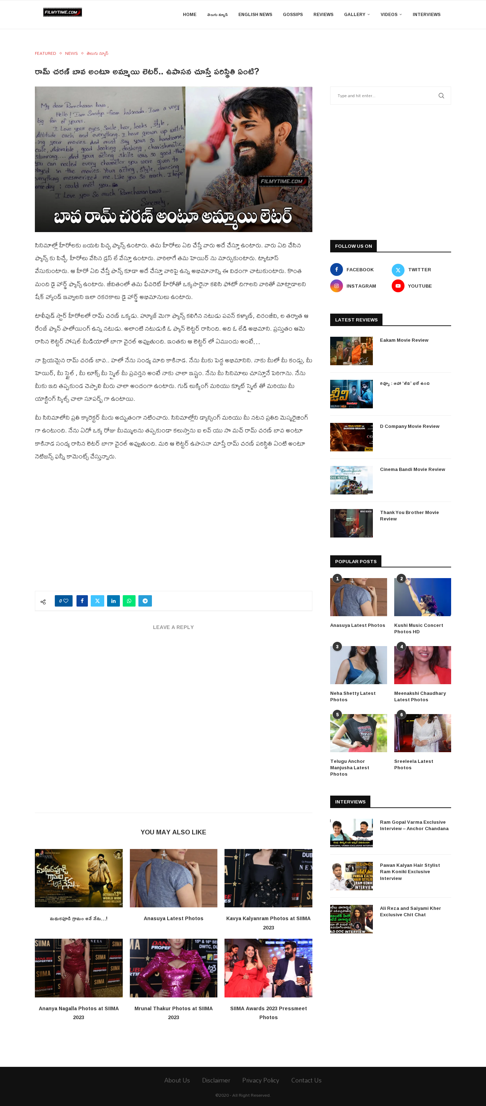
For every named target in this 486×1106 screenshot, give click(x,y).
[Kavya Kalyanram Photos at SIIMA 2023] (268, 878)
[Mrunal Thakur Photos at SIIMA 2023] (174, 968)
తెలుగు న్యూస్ (217, 14)
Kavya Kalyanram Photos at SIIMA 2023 (268, 922)
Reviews (323, 14)
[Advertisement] (173, 530)
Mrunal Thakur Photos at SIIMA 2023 (173, 1012)
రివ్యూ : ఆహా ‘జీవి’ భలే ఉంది (405, 383)
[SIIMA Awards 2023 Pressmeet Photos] (268, 968)
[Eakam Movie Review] (351, 351)
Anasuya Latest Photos (174, 918)
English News (255, 14)
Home (189, 14)
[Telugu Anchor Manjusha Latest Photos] (358, 733)
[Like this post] (65, 601)
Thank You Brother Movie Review (409, 515)
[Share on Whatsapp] (129, 601)
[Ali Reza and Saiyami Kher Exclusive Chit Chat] (351, 919)
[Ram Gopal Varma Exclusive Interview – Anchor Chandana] (351, 833)
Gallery (354, 14)
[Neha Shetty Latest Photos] (358, 665)
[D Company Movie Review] (351, 437)
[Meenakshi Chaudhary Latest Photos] (422, 665)
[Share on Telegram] (145, 601)
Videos (389, 14)
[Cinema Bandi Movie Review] (351, 480)
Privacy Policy (260, 1080)
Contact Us (306, 1080)
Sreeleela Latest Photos (413, 764)
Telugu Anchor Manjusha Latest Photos (349, 767)
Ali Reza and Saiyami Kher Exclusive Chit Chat (410, 911)
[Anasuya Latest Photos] (174, 878)
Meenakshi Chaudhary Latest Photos (420, 696)
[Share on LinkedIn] (113, 601)
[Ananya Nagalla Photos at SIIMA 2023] (79, 968)
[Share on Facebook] (82, 601)
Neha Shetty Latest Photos (353, 696)
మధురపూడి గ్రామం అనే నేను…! (78, 918)
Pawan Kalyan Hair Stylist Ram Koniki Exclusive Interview (410, 871)
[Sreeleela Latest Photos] (422, 733)
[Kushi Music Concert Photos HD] (422, 597)
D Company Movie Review (409, 426)
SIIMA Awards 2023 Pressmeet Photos (268, 1012)
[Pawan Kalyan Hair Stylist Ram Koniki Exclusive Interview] (351, 876)
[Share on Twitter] (97, 601)
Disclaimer (216, 1080)
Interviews (426, 14)
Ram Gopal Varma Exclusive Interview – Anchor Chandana (414, 825)
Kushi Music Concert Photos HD (418, 628)
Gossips (293, 14)
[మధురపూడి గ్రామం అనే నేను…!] (79, 878)
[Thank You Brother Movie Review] (351, 523)
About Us (177, 1080)
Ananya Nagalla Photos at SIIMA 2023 (79, 1012)
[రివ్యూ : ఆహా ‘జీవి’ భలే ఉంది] (351, 394)
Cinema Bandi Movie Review (412, 469)
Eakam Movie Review (404, 340)
